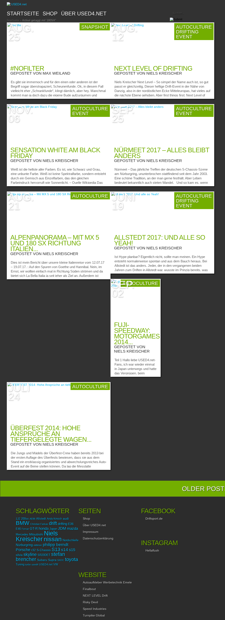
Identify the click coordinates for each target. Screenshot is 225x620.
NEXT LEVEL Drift (95, 595)
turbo (28, 564)
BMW (22, 523)
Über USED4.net (84, 14)
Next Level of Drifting (153, 68)
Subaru (42, 560)
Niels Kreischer (164, 73)
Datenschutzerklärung (98, 538)
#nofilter (27, 68)
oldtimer (38, 545)
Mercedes (22, 534)
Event (80, 113)
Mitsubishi (36, 534)
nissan (53, 539)
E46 (18, 528)
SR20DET (44, 555)
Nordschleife (70, 540)
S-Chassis (44, 550)
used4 (35, 564)
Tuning (20, 564)
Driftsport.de (154, 518)
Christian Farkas (39, 524)
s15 (72, 550)
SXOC (60, 560)
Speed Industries (94, 609)
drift (53, 523)
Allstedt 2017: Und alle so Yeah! (159, 240)
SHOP (50, 14)
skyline (30, 554)
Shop (86, 518)
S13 (56, 549)
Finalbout (89, 589)
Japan (53, 528)
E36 (71, 524)
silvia (19, 555)
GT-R (34, 528)
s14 (64, 549)
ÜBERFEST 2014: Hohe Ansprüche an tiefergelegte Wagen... (50, 433)
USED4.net (46, 564)
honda (44, 528)
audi (66, 518)
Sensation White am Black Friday (55, 152)
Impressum (90, 532)
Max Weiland (56, 73)
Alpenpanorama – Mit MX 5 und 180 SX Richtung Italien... (54, 243)
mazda (72, 528)
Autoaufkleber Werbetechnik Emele (107, 582)
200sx (25, 518)
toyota (71, 559)
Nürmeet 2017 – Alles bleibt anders (161, 152)
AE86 (32, 518)
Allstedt (41, 518)
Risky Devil (90, 602)
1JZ (18, 518)
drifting (62, 524)
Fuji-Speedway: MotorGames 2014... (137, 333)
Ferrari (25, 529)
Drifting (187, 32)
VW (55, 564)
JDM (62, 528)
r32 (33, 550)
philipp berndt (55, 544)
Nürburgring (24, 545)
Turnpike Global (94, 615)
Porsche (23, 549)
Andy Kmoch (54, 518)
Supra (52, 560)
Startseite (23, 14)
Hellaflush (152, 550)
